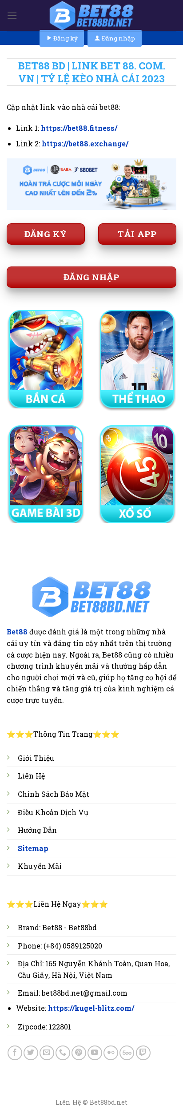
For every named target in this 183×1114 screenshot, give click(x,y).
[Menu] (12, 15)
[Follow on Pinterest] (79, 1052)
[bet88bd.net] (91, 15)
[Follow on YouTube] (95, 1052)
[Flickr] (110, 1052)
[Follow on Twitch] (143, 1052)
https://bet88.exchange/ (85, 143)
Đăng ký (65, 38)
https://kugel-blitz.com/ (91, 1008)
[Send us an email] (47, 1052)
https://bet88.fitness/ (79, 128)
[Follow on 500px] (126, 1052)
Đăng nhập (117, 38)
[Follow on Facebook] (15, 1052)
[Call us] (63, 1052)
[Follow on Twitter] (31, 1052)
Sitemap (33, 848)
